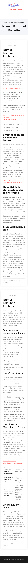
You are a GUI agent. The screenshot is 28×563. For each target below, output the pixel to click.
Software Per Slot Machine (10, 120)
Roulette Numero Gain (9, 461)
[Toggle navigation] (14, 13)
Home (5, 22)
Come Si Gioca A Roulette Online (12, 463)
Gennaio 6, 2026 (11, 45)
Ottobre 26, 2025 (11, 295)
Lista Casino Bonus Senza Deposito (13, 182)
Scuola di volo (14, 9)
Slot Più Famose (7, 180)
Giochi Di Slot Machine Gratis (11, 88)
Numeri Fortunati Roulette (16, 22)
